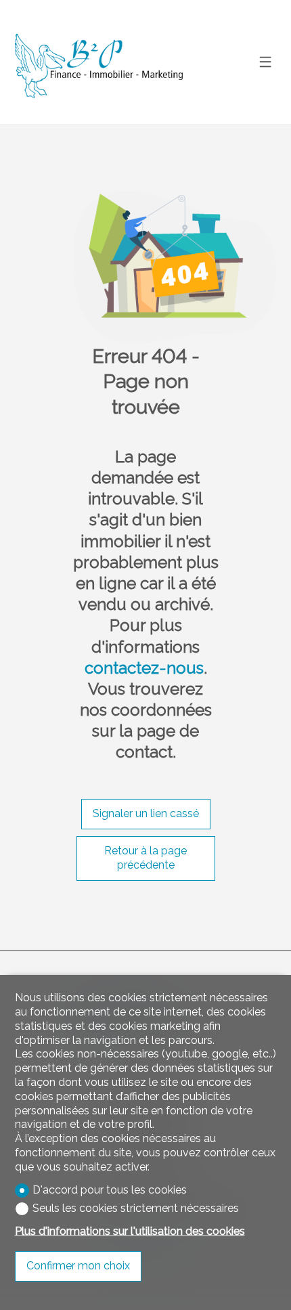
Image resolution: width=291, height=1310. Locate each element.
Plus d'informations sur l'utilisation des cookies (130, 1231)
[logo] (99, 62)
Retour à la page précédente (145, 857)
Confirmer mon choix (78, 1265)
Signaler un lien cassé (146, 813)
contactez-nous (144, 668)
